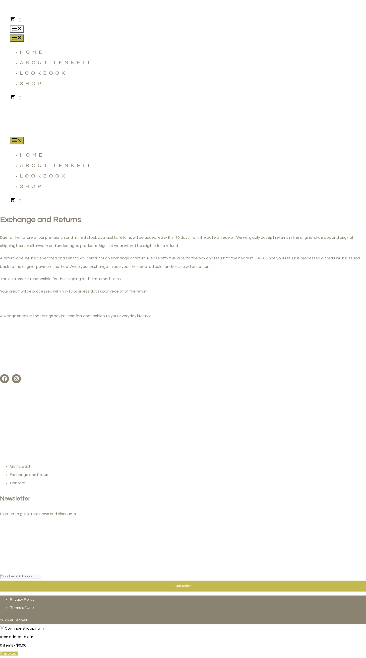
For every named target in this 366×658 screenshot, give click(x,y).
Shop (31, 83)
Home (32, 52)
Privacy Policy (22, 599)
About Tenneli (56, 62)
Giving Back (20, 466)
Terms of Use (22, 608)
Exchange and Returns (31, 475)
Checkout (9, 654)
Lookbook (43, 73)
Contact (18, 483)
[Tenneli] (17, 131)
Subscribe (183, 586)
